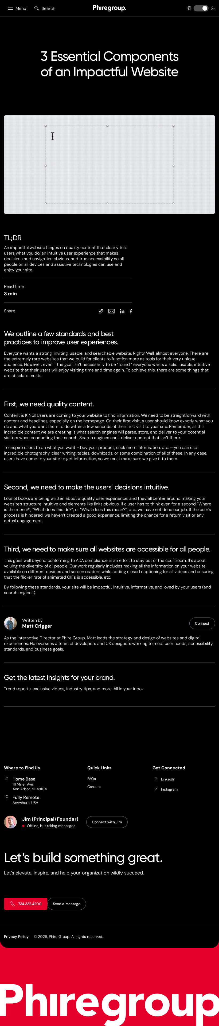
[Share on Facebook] (131, 311)
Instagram (169, 789)
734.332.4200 (30, 903)
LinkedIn (168, 779)
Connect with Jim (107, 822)
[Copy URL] (101, 311)
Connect (202, 623)
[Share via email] (111, 311)
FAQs (91, 778)
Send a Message (66, 903)
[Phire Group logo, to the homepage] (109, 8)
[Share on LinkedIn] (122, 311)
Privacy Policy (16, 936)
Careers (94, 786)
